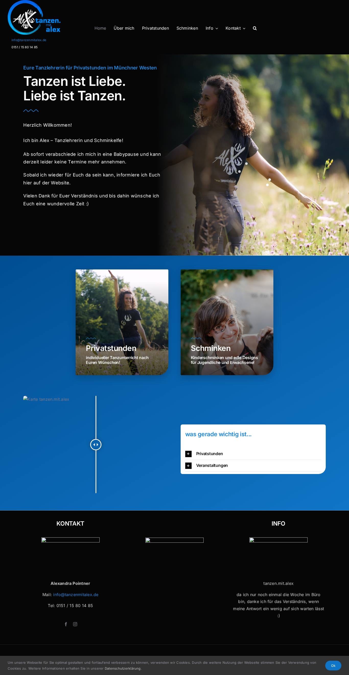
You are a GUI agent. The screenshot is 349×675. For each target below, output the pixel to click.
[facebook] (66, 624)
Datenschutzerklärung (123, 668)
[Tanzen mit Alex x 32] (278, 539)
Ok (333, 666)
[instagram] (75, 624)
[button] (255, 28)
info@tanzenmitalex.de (28, 40)
